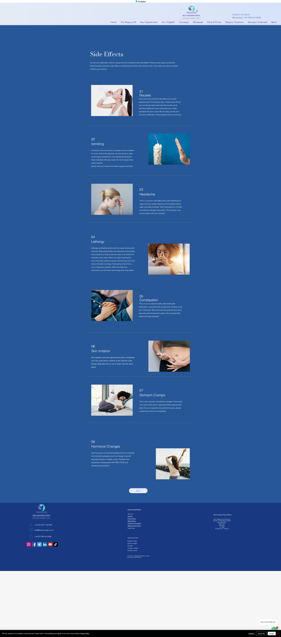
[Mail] (31, 530)
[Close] (278, 633)
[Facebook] (34, 544)
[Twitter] (39, 544)
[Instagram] (29, 544)
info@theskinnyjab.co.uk (43, 530)
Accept (272, 633)
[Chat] (31, 537)
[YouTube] (50, 544)
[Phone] (31, 524)
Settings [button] (251, 633)
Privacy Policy (84, 633)
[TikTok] (55, 544)
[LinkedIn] (45, 544)
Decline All (261, 633)
